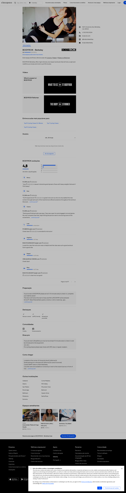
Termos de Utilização (86, 482)
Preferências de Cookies (112, 488)
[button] (121, 468)
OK (100, 488)
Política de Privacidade (48, 483)
